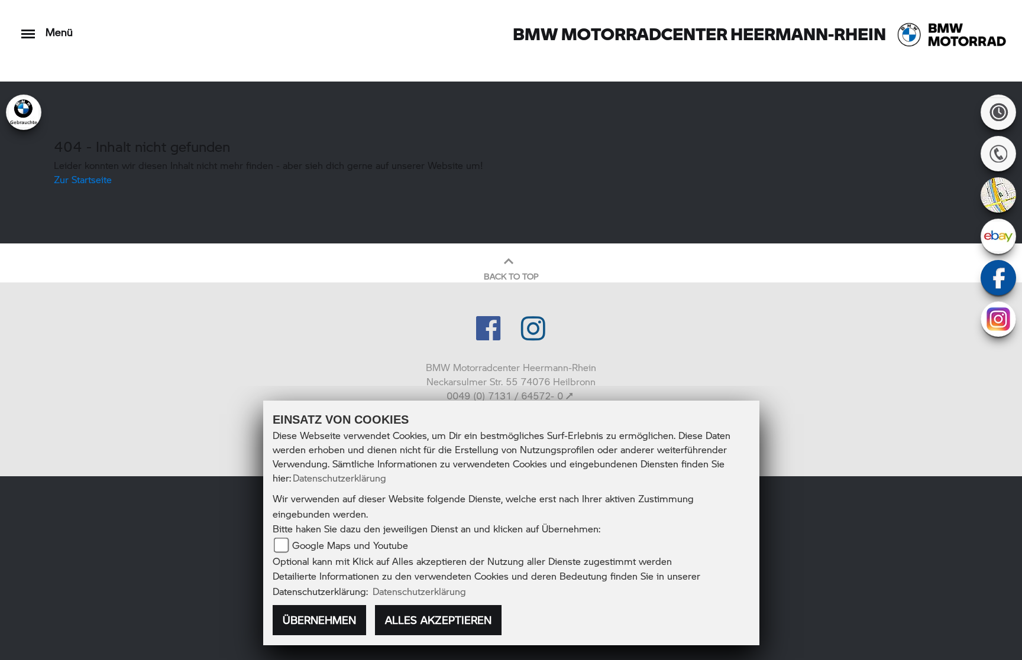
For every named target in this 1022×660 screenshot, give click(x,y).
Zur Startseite (83, 179)
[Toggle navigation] (28, 28)
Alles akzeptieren (438, 619)
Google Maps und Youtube (350, 545)
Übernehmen (319, 619)
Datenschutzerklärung (339, 478)
